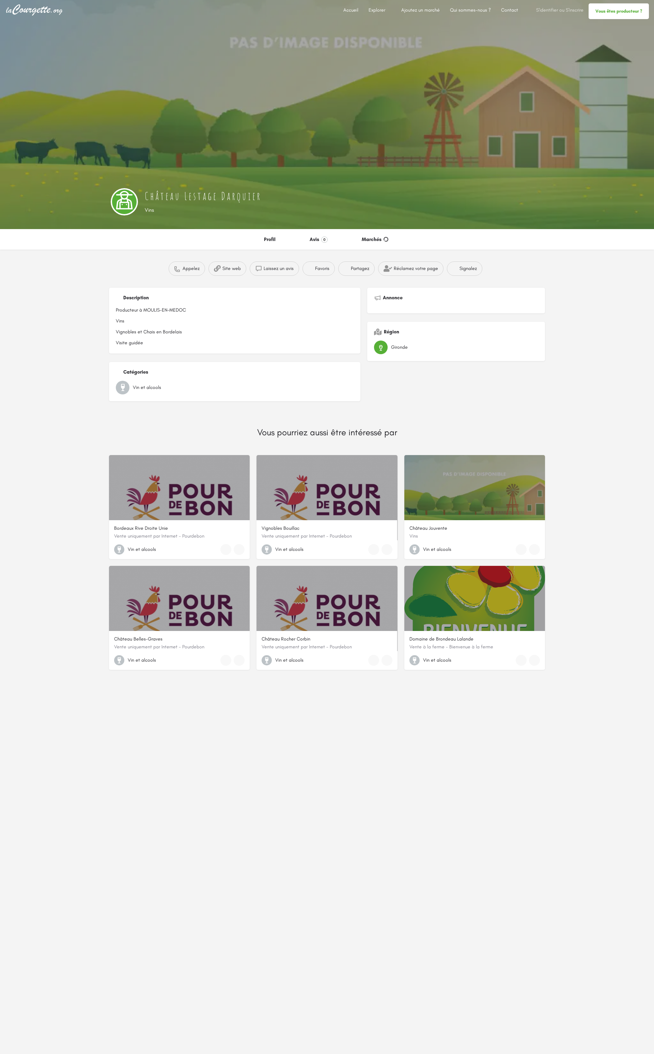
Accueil (350, 10)
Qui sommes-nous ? (470, 10)
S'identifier (547, 10)
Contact (509, 10)
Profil (270, 239)
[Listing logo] (124, 201)
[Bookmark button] (239, 549)
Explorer (377, 10)
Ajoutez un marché (420, 10)
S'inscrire (574, 10)
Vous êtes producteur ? (618, 11)
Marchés (372, 239)
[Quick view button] (225, 549)
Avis (318, 239)
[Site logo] (35, 10)
